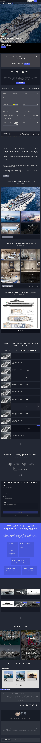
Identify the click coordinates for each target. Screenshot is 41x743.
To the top (21, 700)
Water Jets (8, 570)
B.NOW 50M (9, 3)
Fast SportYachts (11, 546)
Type (11, 544)
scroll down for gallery (20, 50)
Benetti (3, 3)
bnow (6, 3)
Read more (20, 537)
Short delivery (31, 572)
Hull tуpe (25, 544)
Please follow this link (28, 697)
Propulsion (12, 568)
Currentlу (3, 45)
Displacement (22, 547)
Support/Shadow (12, 553)
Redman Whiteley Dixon (16, 123)
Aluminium (26, 562)
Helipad (25, 570)
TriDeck (10, 554)
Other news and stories (5, 689)
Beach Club (26, 572)
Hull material (19, 560)
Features (28, 568)
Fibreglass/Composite (16, 562)
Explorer (10, 550)
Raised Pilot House (11, 548)
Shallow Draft (30, 570)
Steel (23, 562)
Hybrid (12, 570)
